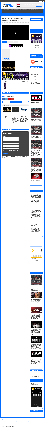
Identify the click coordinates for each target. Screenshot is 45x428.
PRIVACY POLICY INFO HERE (36, 413)
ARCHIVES (36, 9)
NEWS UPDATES (6, 9)
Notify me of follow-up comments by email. (11, 150)
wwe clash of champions (10, 96)
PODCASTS (32, 9)
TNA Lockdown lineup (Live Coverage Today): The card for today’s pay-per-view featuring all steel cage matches (36, 170)
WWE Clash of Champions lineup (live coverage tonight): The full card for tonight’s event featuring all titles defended (7, 115)
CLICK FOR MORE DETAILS (36, 82)
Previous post (7, 102)
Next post (25, 102)
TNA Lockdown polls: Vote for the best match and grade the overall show (36, 137)
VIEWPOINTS (27, 9)
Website (4, 147)
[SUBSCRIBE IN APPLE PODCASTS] (16, 46)
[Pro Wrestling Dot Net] (8, 5)
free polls (9, 59)
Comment (4, 136)
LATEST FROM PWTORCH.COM (36, 190)
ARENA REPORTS (22, 9)
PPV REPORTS (16, 9)
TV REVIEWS (11, 9)
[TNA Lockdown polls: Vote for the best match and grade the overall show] (36, 134)
